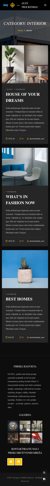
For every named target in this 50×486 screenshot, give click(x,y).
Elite (10, 89)
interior (20, 89)
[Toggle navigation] (45, 5)
